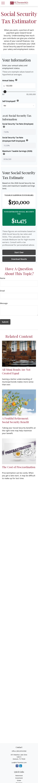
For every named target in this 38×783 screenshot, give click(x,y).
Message (4, 303)
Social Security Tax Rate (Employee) (17, 125)
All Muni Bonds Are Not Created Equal (16, 371)
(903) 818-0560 (21, 751)
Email (2, 291)
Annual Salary (9, 80)
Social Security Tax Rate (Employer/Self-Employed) (15, 139)
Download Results (19, 259)
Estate (19, 780)
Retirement (19, 776)
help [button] (16, 80)
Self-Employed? (10, 100)
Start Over (19, 252)
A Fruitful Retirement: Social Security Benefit (15, 420)
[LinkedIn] (20, 765)
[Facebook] (17, 765)
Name (2, 278)
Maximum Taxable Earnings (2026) (17, 153)
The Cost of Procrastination (18, 467)
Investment (19, 778)
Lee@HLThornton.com (19, 762)
